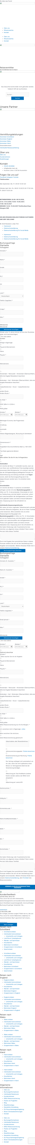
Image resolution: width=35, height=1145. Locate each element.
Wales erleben (8, 1019)
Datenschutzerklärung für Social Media (16, 230)
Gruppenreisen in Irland (11, 1065)
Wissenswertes (8, 30)
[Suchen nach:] (17, 94)
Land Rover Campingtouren (12, 938)
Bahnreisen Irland (9, 1063)
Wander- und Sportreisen (12, 940)
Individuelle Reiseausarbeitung (9, 147)
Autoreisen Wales (5, 141)
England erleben (9, 980)
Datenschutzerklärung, (12, 878)
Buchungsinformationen (11, 1092)
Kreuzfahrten (8, 942)
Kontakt (6, 32)
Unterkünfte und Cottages (14, 936)
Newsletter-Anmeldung (11, 1107)
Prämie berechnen (29, 751)
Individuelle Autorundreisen (12, 934)
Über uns (7, 28)
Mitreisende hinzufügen (11, 329)
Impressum (7, 226)
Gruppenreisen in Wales (11, 1030)
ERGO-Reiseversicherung (12, 1098)
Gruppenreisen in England (12, 993)
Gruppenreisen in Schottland (13, 947)
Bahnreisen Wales (9, 1028)
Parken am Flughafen (10, 1100)
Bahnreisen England (10, 991)
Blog (5, 1103)
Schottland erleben (10, 931)
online (23, 729)
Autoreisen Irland (5, 143)
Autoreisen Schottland (7, 137)
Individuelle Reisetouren (11, 1094)
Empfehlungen (4, 159)
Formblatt (25, 878)
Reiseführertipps (9, 1105)
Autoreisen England (6, 139)
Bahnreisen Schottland (11, 945)
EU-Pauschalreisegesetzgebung (14, 1109)
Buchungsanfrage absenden (12, 550)
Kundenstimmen (5, 157)
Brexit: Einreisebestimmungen (13, 1111)
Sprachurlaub (8, 949)
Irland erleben (8, 1054)
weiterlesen (3, 909)
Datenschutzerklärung (11, 228)
